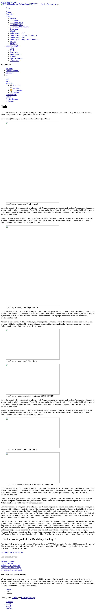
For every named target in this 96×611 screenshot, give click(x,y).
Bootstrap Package (28, 598)
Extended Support (7, 561)
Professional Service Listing (11, 570)
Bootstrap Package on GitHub (12, 552)
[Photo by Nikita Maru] (33, 394)
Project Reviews (7, 564)
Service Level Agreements (10, 566)
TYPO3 (15, 598)
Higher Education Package (11, 568)
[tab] (5, 119)
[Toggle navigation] (58, 4)
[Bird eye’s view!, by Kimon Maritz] (33, 359)
